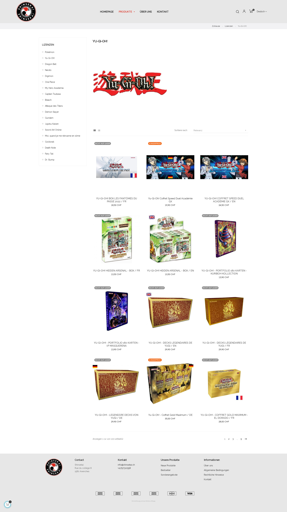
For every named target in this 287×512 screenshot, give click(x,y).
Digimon (49, 76)
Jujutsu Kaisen (52, 124)
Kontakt (207, 479)
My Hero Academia (54, 88)
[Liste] (99, 130)
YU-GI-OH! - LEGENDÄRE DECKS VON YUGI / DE (116, 416)
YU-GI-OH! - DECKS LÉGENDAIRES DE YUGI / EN (170, 344)
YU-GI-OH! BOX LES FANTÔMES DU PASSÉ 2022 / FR (116, 200)
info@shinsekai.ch (126, 465)
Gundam (49, 118)
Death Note (50, 148)
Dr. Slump (49, 160)
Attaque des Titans (54, 106)
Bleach (48, 100)
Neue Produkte (168, 465)
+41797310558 (124, 468)
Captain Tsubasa (53, 94)
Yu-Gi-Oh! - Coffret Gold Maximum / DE (170, 415)
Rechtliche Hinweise (214, 475)
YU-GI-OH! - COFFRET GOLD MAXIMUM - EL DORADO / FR (224, 416)
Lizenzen (48, 44)
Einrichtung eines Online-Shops (143, 501)
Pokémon (49, 52)
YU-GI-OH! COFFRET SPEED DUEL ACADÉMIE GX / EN (224, 200)
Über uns (208, 465)
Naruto (48, 70)
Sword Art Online (53, 130)
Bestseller (166, 470)
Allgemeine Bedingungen (216, 470)
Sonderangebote (169, 475)
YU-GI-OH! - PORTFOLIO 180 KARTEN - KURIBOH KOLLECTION (224, 272)
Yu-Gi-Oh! (50, 58)
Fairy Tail (49, 154)
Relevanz (220, 130)
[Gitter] (94, 130)
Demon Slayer (52, 112)
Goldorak (49, 142)
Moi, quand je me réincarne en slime (62, 136)
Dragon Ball (50, 64)
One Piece (50, 82)
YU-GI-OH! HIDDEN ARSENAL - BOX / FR (116, 270)
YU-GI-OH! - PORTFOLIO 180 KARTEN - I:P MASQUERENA (116, 344)
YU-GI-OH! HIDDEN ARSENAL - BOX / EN (170, 270)
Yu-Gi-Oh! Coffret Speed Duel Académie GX (170, 200)
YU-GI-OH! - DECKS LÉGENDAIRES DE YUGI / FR (224, 344)
